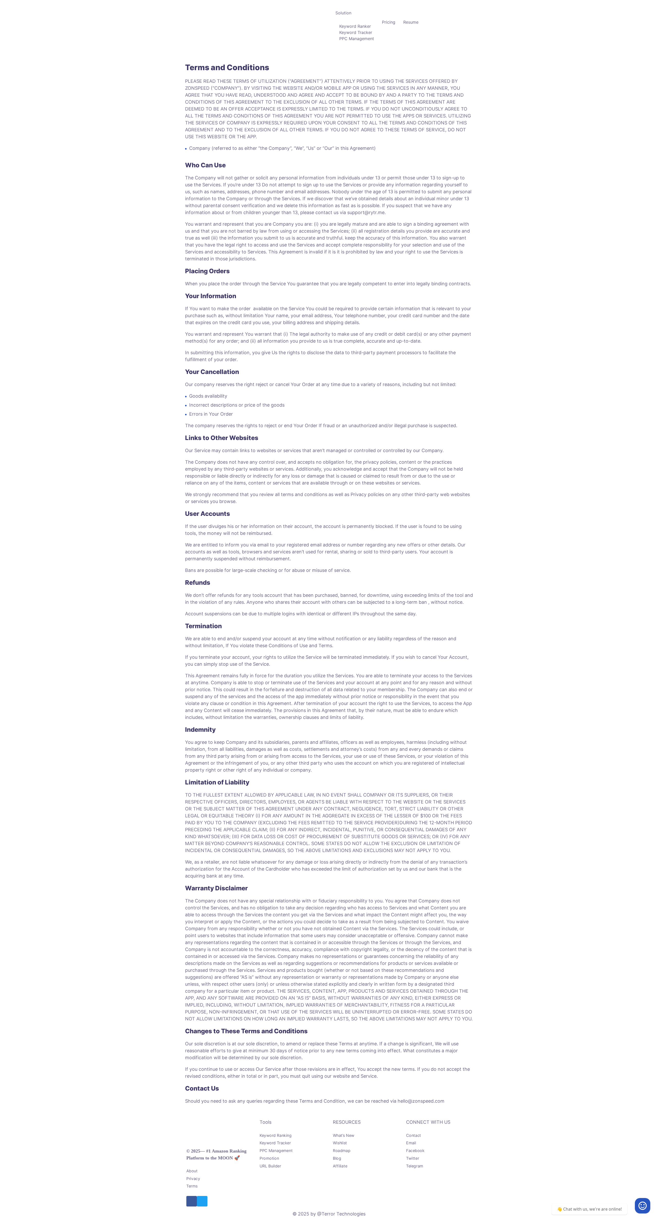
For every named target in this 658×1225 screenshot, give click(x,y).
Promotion (269, 1158)
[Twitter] (202, 1201)
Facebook (415, 1150)
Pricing (388, 22)
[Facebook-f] (191, 1201)
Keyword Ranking (275, 1135)
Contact (413, 1135)
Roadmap (341, 1150)
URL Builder (270, 1166)
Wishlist (340, 1143)
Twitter (412, 1158)
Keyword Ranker (355, 26)
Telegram (414, 1166)
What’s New (343, 1135)
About (192, 1171)
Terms (192, 1186)
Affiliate (340, 1166)
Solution (343, 12)
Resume (410, 22)
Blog (337, 1158)
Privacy (193, 1178)
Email (411, 1143)
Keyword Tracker (355, 32)
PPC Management (356, 38)
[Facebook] (642, 1205)
